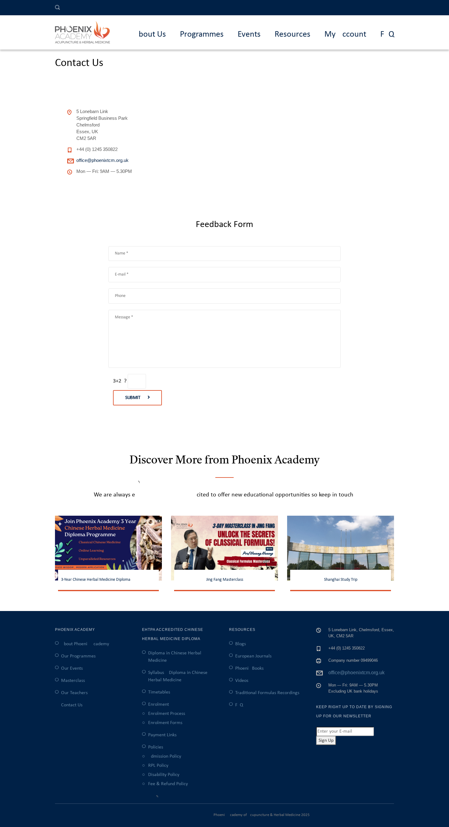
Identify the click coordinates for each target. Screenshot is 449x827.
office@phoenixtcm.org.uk (102, 160)
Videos (241, 680)
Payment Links (162, 735)
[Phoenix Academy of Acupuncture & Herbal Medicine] (85, 32)
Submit (133, 397)
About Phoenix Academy (85, 644)
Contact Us (71, 705)
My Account (345, 34)
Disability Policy (163, 774)
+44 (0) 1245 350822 (97, 149)
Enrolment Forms (165, 722)
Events (249, 34)
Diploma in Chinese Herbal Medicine (174, 657)
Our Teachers (74, 692)
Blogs (240, 644)
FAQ (387, 34)
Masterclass (73, 680)
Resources (292, 34)
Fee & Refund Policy (168, 783)
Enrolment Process (166, 713)
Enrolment (158, 704)
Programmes (202, 34)
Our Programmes (78, 656)
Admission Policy (164, 756)
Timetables (159, 692)
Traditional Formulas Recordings (267, 692)
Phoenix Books (249, 668)
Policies (155, 747)
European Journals (253, 656)
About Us (150, 34)
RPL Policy (158, 765)
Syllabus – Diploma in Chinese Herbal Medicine (177, 676)
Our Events (72, 668)
